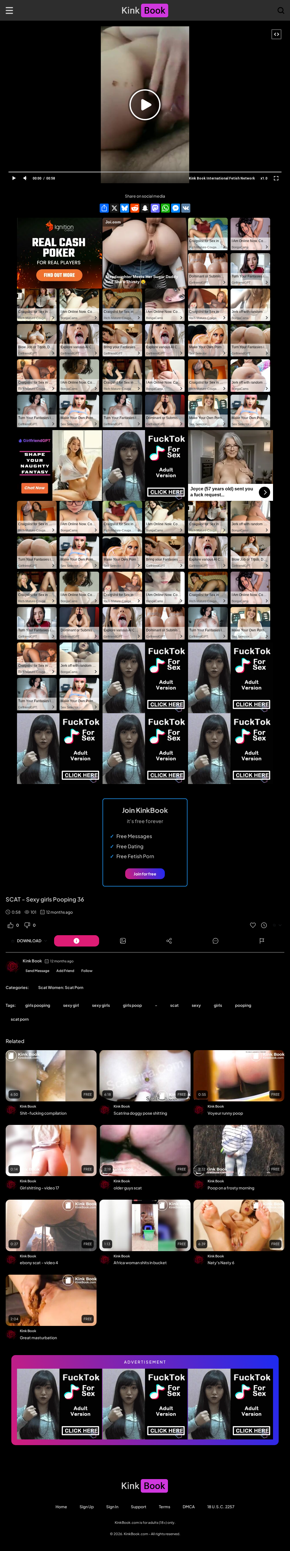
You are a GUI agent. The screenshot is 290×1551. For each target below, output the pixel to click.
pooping (243, 1005)
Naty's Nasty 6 (221, 1262)
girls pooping (37, 1005)
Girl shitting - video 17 (39, 1187)
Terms (164, 1506)
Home (61, 1506)
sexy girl (71, 1005)
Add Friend (65, 971)
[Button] (76, 941)
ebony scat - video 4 (39, 1262)
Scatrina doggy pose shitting (140, 1113)
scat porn (20, 1019)
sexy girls (101, 1005)
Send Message (37, 971)
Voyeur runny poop (225, 1113)
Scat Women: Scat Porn (60, 987)
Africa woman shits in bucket (140, 1262)
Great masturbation (38, 1337)
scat (174, 1005)
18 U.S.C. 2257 (220, 1506)
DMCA (189, 1506)
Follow (87, 971)
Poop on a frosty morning (231, 1187)
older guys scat (128, 1187)
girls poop (132, 1005)
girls (218, 1005)
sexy (196, 1005)
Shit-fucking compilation (43, 1113)
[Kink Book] (13, 967)
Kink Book (32, 960)
